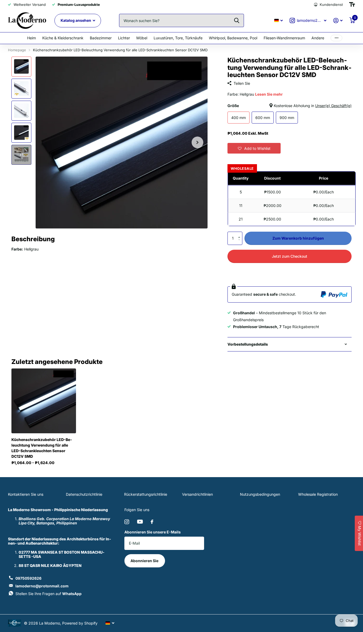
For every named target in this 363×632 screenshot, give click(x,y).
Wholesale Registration (318, 494)
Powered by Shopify (80, 623)
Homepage (17, 50)
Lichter (124, 38)
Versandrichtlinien (197, 494)
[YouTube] (140, 522)
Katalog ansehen (76, 20)
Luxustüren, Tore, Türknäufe (178, 38)
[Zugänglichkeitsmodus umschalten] (352, 4)
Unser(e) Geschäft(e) (333, 105)
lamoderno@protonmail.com (42, 586)
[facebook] (152, 522)
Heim (31, 38)
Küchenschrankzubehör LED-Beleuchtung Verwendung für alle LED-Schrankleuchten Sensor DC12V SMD (41, 448)
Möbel (141, 38)
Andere (317, 38)
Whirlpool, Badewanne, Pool (233, 38)
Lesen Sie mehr (269, 94)
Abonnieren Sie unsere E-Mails (152, 532)
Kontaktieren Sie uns (25, 494)
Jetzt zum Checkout (289, 256)
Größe (289, 105)
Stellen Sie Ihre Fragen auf (48, 593)
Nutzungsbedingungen (260, 494)
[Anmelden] (338, 21)
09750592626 (28, 578)
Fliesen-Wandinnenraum (284, 38)
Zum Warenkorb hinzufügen (298, 238)
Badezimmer (101, 38)
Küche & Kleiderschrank (62, 38)
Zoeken (236, 20)
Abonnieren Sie (144, 560)
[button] (254, 148)
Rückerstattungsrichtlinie (145, 494)
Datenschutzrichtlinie (84, 494)
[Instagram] (126, 521)
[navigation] (21, 67)
